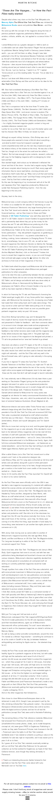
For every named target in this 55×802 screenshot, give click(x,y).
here (24, 765)
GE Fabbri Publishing (20, 216)
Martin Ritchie (27, 3)
